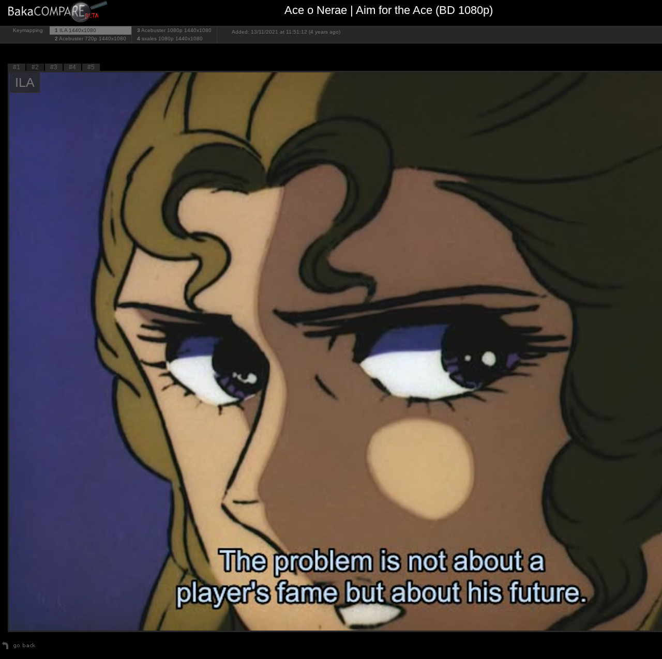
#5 (91, 67)
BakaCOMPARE (59, 13)
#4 (72, 67)
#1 (16, 67)
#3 (53, 67)
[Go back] (19, 649)
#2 (35, 67)
